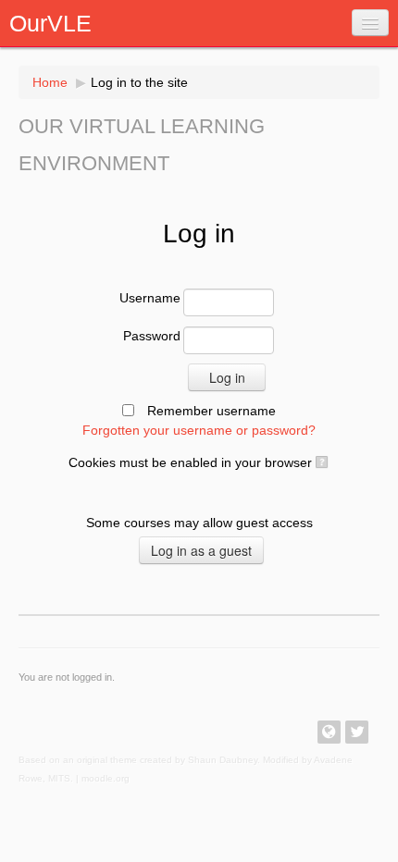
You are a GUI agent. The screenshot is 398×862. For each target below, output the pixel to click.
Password (151, 335)
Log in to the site (139, 82)
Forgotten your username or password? (199, 430)
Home (50, 82)
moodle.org (105, 778)
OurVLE (50, 23)
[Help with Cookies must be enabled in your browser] (321, 462)
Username (149, 297)
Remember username (211, 410)
